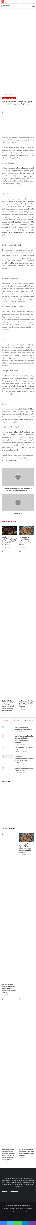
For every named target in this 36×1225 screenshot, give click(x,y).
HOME (6, 1208)
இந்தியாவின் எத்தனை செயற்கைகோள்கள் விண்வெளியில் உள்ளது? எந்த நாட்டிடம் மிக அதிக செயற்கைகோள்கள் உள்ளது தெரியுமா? (9, 705)
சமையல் (21, 1211)
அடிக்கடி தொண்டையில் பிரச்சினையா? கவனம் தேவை (23, 728)
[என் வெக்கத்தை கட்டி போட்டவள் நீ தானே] (7, 750)
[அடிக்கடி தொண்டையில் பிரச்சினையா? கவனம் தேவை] (7, 730)
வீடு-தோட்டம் (12, 98)
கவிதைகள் (15, 1211)
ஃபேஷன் (12, 1208)
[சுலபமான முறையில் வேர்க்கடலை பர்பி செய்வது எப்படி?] (7, 771)
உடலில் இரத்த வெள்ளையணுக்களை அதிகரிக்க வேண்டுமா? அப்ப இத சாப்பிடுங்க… (24, 760)
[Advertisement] (18, 28)
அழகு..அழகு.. (20, 1208)
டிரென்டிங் (27, 1211)
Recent (16, 721)
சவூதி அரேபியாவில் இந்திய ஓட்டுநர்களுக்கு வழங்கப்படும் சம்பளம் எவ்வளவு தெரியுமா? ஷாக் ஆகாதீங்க (9, 988)
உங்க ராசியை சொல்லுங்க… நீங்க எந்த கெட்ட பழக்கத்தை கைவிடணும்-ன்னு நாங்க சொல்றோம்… (24, 739)
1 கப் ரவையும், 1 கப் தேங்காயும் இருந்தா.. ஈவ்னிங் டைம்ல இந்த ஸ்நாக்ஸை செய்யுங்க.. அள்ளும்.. (25, 541)
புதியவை (10, 94)
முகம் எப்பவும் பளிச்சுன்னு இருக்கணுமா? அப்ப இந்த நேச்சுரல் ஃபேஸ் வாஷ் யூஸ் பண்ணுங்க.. (26, 704)
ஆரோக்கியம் (28, 1208)
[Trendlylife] (6, 6)
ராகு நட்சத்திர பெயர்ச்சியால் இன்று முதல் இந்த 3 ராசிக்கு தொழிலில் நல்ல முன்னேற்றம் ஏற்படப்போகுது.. (9, 541)
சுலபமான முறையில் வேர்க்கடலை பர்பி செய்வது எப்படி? (24, 769)
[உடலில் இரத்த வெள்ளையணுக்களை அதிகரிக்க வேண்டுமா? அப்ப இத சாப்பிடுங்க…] (7, 759)
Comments (29, 721)
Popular (5, 721)
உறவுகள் (8, 1211)
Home (5, 94)
